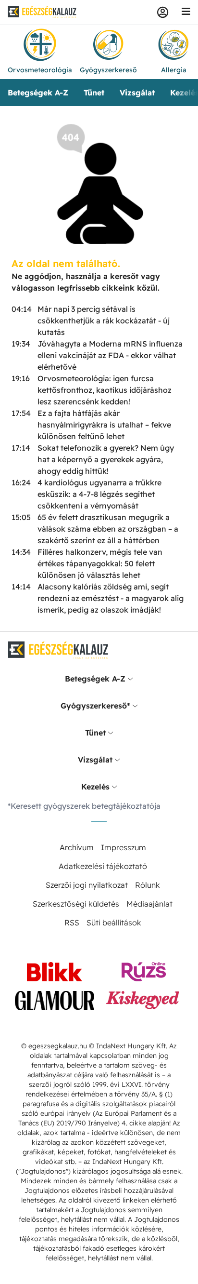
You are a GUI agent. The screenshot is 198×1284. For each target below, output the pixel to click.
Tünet (94, 92)
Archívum (77, 847)
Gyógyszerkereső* (95, 705)
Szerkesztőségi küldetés (76, 904)
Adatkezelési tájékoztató (103, 866)
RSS (71, 922)
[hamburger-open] (186, 12)
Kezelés (95, 786)
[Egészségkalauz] (42, 12)
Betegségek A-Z (38, 92)
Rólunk (147, 885)
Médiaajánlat (149, 904)
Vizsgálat (137, 92)
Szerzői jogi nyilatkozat (87, 885)
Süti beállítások (114, 922)
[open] (130, 679)
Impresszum (123, 847)
